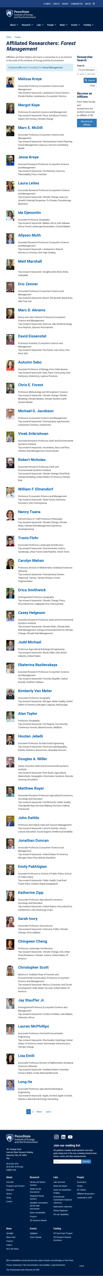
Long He (25, 1082)
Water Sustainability (37, 1212)
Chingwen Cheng (32, 941)
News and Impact (60, 1186)
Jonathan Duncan (33, 840)
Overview (10, 1182)
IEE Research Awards (38, 1220)
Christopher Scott (33, 967)
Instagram (56, 1137)
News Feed (10, 1237)
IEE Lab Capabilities (61, 1214)
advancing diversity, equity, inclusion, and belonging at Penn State (47, 1260)
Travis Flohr (28, 538)
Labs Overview (59, 1182)
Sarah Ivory (27, 918)
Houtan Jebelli (30, 736)
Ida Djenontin (29, 212)
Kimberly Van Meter (35, 691)
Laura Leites (28, 183)
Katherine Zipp (30, 892)
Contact (9, 1201)
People (50, 25)
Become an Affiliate (86, 123)
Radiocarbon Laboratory (62, 1206)
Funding (87, 25)
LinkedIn (63, 1137)
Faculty (80, 1186)
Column (9, 1245)
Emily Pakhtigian (32, 866)
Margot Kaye (29, 105)
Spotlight (9, 1233)
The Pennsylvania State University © (22, 1270)
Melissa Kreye (30, 79)
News (62, 25)
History (9, 1194)
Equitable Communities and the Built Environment (39, 1206)
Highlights (34, 1233)
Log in (81, 1266)
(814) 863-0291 (12, 1164)
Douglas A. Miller (32, 759)
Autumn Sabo (30, 362)
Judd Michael (29, 642)
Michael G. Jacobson (36, 411)
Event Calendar (36, 1237)
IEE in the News (12, 1249)
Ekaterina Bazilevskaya (37, 665)
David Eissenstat (32, 336)
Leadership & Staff (84, 1197)
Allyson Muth (29, 235)
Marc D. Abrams (31, 310)
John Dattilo (28, 818)
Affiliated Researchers (85, 1194)
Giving (8, 1197)
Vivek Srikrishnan (33, 433)
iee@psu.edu (11, 1170)
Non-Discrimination (30, 1265)
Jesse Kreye (28, 157)
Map (8, 1158)
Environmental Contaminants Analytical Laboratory (62, 1200)
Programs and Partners (15, 1186)
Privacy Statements (14, 1265)
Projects (33, 1216)
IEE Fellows (81, 1190)
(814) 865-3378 (12, 1167)
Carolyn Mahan (31, 560)
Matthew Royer (31, 788)
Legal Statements (58, 1265)
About (13, 25)
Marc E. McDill (30, 127)
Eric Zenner (28, 284)
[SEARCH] (95, 3)
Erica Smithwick (32, 590)
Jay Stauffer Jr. (31, 1000)
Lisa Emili (26, 1055)
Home (8, 37)
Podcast (9, 1241)
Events (74, 25)
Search (80, 65)
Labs (39, 25)
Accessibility (45, 1265)
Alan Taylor (27, 713)
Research (26, 25)
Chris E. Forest (30, 385)
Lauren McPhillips (33, 1026)
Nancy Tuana (29, 512)
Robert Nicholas (32, 459)
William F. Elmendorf (35, 489)
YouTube (70, 1137)
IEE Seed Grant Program (63, 1233)
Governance (81, 1182)
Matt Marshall (30, 261)
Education (10, 1190)
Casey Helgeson (31, 612)
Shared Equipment (60, 1210)
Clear (92, 85)
